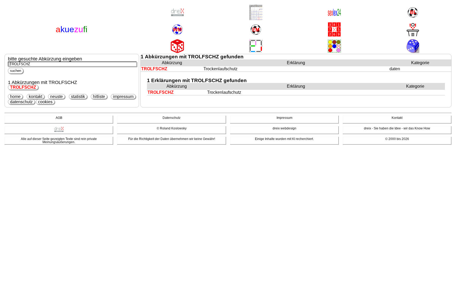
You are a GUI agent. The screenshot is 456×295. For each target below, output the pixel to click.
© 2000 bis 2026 (397, 139)
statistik (78, 96)
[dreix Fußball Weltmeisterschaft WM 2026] (177, 30)
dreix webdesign (284, 128)
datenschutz (21, 102)
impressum (123, 96)
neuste (56, 96)
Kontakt (397, 118)
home (15, 96)
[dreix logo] (59, 131)
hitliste (99, 96)
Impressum (284, 118)
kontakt (35, 96)
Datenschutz (171, 118)
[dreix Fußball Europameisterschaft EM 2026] (255, 30)
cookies (45, 102)
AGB (59, 118)
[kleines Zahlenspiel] (334, 30)
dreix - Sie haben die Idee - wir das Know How (397, 128)
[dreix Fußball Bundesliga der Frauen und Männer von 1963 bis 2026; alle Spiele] (412, 12)
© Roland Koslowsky (172, 128)
